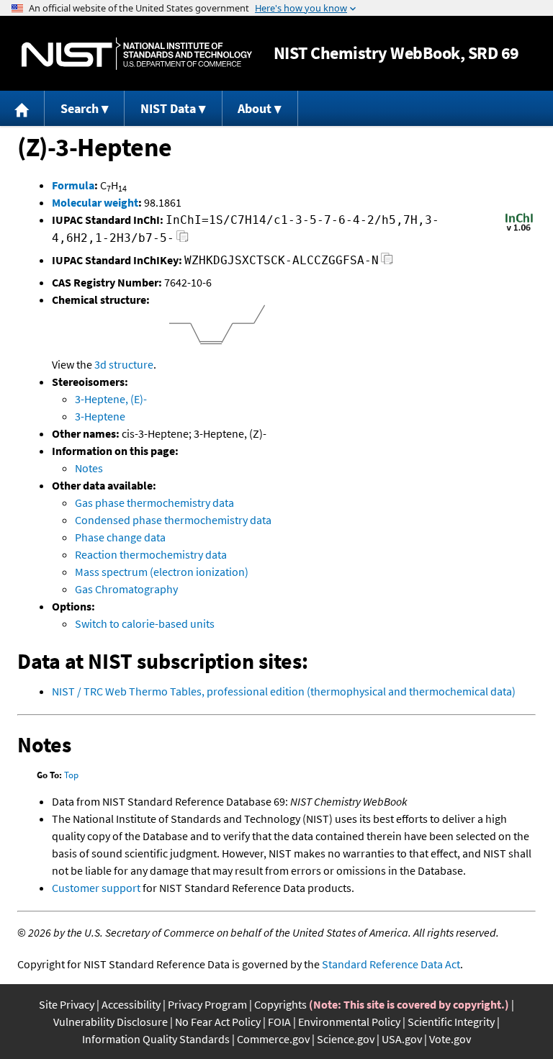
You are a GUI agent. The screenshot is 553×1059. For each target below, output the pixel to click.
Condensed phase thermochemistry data (173, 520)
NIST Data (168, 108)
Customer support (96, 887)
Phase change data (120, 537)
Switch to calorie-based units (145, 623)
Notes (89, 468)
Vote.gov (450, 1039)
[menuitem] (22, 108)
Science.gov (345, 1039)
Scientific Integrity (451, 1021)
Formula (73, 185)
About (254, 108)
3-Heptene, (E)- (111, 399)
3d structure (123, 364)
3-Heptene (100, 416)
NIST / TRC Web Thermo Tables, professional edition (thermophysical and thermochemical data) (284, 691)
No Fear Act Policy (218, 1021)
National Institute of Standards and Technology (137, 53)
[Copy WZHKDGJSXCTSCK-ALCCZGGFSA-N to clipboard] (387, 262)
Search (79, 108)
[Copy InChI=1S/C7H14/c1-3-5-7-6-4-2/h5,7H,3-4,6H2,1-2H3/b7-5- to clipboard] (182, 240)
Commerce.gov (273, 1039)
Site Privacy (66, 1004)
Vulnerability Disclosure (110, 1021)
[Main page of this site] (22, 108)
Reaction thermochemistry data (151, 554)
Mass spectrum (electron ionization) (161, 571)
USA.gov (402, 1039)
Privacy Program (207, 1004)
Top (71, 775)
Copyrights (280, 1004)
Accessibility (131, 1004)
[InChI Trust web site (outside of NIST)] (519, 229)
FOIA (279, 1021)
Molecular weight (95, 202)
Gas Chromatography (126, 589)
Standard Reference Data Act (391, 964)
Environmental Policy (349, 1021)
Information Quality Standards (156, 1039)
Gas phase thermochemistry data (154, 502)
